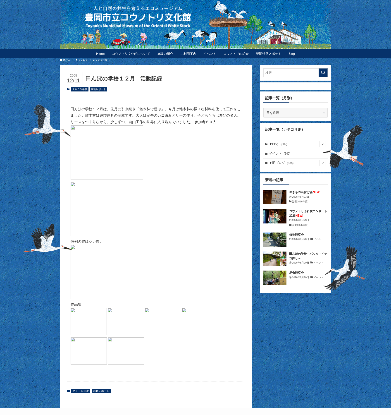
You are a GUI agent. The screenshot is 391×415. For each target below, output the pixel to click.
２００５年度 (79, 89)
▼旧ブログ (281, 163)
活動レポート (98, 89)
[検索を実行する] (323, 72)
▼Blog (278, 144)
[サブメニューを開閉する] (322, 144)
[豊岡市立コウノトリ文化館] (204, 16)
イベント (279, 153)
